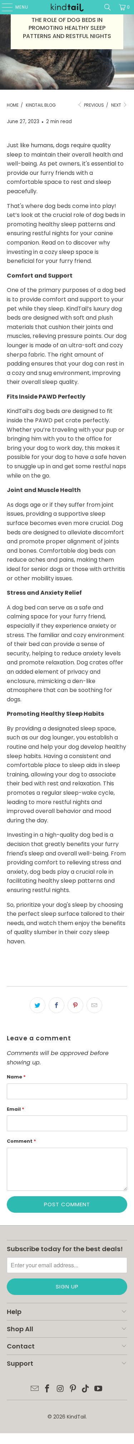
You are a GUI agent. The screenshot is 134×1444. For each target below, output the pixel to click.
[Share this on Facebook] (56, 1005)
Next (116, 105)
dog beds (58, 206)
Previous (93, 105)
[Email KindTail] (34, 1389)
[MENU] (3, 7)
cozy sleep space (68, 252)
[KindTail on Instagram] (60, 1389)
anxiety (99, 626)
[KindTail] (67, 7)
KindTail (76, 1416)
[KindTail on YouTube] (98, 1389)
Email (15, 1109)
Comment (21, 1141)
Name (16, 1076)
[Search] (107, 7)
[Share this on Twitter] (37, 1005)
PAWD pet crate (58, 420)
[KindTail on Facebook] (47, 1389)
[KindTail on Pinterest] (73, 1389)
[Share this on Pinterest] (75, 1005)
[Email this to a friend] (94, 1005)
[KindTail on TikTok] (85, 1389)
